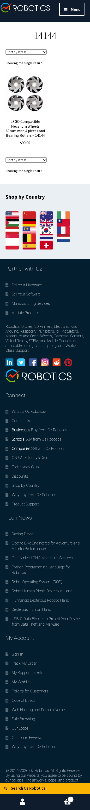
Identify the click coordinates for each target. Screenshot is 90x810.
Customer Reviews (27, 737)
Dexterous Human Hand (31, 609)
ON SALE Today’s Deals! (31, 457)
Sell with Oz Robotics (38, 448)
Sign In (17, 654)
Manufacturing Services (31, 303)
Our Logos (20, 728)
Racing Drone (22, 534)
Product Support (25, 504)
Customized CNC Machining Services (42, 558)
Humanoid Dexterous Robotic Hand (40, 600)
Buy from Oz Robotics (39, 430)
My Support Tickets (27, 672)
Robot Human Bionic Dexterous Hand (42, 591)
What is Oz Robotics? (29, 411)
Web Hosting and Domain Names (39, 710)
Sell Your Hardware (27, 285)
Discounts (20, 476)
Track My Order (24, 663)
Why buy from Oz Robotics (34, 495)
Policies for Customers (30, 691)
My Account (22, 802)
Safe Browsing (23, 719)
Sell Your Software (26, 294)
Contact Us (21, 421)
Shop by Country (25, 485)
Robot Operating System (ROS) (37, 582)
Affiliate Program (25, 313)
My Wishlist (21, 682)
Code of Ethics (23, 700)
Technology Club (25, 467)
